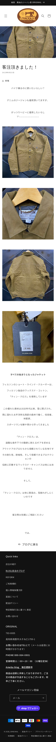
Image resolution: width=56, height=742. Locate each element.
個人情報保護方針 (14, 590)
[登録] (43, 698)
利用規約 (11, 736)
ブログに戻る (30, 544)
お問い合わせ (12, 616)
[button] (6, 16)
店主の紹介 (11, 564)
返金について (12, 596)
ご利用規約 (11, 583)
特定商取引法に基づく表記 (18, 609)
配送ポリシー (12, 603)
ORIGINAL (14, 731)
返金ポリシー (27, 731)
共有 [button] (7, 80)
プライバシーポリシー (43, 731)
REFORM (10, 577)
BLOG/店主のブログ (15, 570)
